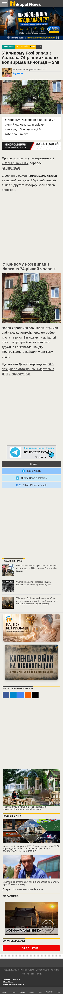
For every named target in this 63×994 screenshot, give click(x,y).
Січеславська (8, 46)
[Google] (20, 695)
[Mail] (35, 695)
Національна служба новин (28, 889)
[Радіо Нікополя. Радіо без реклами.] (31, 628)
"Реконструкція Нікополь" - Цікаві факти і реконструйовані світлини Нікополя (25, 808)
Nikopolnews (11, 167)
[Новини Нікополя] (25, 3)
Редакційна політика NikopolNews (19, 970)
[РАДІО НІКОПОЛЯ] (31, 662)
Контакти (55, 970)
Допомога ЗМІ (42, 970)
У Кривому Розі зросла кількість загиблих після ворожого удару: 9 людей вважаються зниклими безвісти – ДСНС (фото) (37, 601)
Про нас (25, 974)
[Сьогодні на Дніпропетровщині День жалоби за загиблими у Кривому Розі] (8, 586)
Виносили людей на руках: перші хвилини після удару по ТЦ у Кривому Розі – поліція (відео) (36, 568)
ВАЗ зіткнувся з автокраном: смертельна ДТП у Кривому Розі (28, 368)
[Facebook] (6, 695)
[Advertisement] (31, 228)
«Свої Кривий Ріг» (15, 163)
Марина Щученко (27, 69)
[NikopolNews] (31, 452)
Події (33, 46)
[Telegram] (13, 695)
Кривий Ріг (25, 46)
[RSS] (28, 695)
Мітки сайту (36, 974)
